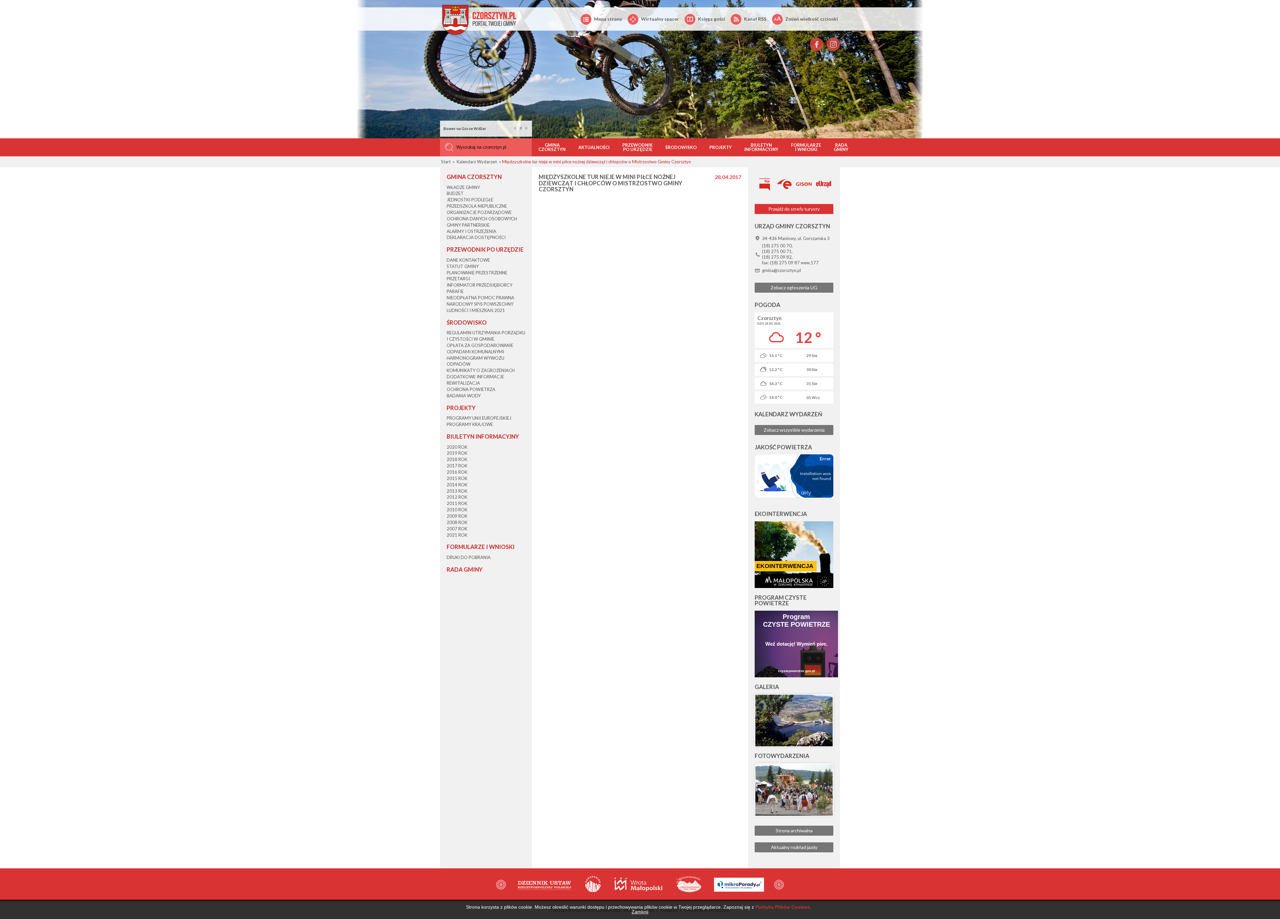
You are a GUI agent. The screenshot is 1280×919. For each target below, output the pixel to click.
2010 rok (457, 509)
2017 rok (457, 465)
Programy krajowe (470, 424)
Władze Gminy (463, 187)
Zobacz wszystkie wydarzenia (794, 430)
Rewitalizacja (463, 383)
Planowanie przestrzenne (477, 272)
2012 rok (457, 497)
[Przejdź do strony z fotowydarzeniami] (794, 789)
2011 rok (457, 503)
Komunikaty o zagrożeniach (481, 370)
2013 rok (457, 491)
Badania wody (464, 395)
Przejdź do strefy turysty (794, 209)
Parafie (455, 291)
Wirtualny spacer (660, 19)
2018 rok (457, 459)
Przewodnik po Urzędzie (637, 147)
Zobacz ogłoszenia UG (794, 287)
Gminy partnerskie (468, 225)
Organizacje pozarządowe (479, 212)
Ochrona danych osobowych (482, 218)
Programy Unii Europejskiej (479, 418)
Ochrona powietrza (471, 389)
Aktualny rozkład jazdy (794, 847)
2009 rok (457, 516)
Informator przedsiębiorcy (479, 285)
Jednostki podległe (470, 199)
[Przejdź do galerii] (794, 720)
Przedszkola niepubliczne (477, 206)
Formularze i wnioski (806, 147)
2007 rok (457, 528)
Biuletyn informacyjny (761, 147)
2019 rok (457, 453)
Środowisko (681, 147)
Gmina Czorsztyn (552, 147)
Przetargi (458, 278)
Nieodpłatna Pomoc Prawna (480, 297)
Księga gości (711, 19)
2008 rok (457, 522)
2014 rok (457, 484)
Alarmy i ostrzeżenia (471, 231)
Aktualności (594, 147)
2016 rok (457, 472)
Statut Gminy (463, 266)
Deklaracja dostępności (476, 237)
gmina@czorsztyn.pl (781, 270)
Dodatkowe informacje (475, 376)
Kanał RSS (755, 19)
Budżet (455, 193)
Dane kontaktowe (468, 260)
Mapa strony (608, 19)
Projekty (720, 147)
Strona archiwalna (794, 830)
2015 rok (457, 478)
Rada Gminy (841, 147)
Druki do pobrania (469, 557)
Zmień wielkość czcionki (811, 19)
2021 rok (457, 535)
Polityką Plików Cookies (782, 907)
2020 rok (457, 447)
